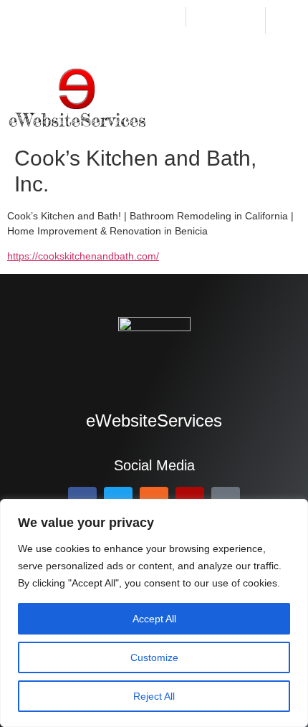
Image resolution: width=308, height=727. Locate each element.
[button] (289, 100)
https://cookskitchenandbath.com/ (83, 256)
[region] (154, 613)
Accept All (154, 618)
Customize (154, 657)
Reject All (154, 696)
